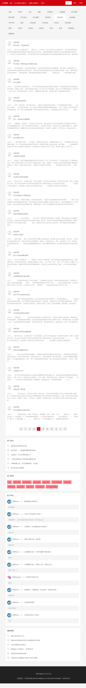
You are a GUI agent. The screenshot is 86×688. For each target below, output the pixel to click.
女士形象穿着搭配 (52, 487)
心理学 (20, 12)
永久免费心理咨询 (20, 3)
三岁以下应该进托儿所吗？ (33, 514)
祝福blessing (16, 577)
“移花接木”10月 (18, 371)
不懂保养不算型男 (19, 156)
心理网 (5, 3)
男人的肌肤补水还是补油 (21, 410)
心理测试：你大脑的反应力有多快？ (36, 526)
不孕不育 (11, 23)
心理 (29, 12)
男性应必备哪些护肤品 (20, 350)
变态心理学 (17, 482)
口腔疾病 (33, 23)
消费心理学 (11, 487)
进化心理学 (46, 482)
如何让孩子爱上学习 (17, 636)
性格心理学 (37, 482)
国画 (39, 12)
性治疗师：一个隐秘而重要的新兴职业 (23, 450)
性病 (51, 28)
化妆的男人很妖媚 (19, 389)
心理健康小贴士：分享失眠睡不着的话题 (37, 552)
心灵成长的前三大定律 (31, 615)
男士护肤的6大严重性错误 (21, 195)
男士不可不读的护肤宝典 (21, 295)
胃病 (9, 28)
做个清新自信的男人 (20, 101)
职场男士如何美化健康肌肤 (22, 331)
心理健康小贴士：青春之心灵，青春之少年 (38, 564)
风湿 (60, 28)
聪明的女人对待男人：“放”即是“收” (22, 649)
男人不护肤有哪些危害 (20, 255)
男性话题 (11, 17)
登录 (74, 3)
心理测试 (50, 12)
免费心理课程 (33, 3)
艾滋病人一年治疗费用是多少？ (21, 455)
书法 (9, 482)
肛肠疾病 (71, 28)
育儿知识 (24, 17)
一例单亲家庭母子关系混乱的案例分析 (23, 459)
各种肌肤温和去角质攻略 (21, 276)
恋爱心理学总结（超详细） (33, 539)
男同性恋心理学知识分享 (19, 446)
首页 (10, 3)
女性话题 (74, 12)
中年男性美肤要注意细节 (21, 313)
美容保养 (60, 17)
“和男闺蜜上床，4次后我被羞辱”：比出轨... (25, 463)
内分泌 (56, 23)
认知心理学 (67, 482)
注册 (80, 3)
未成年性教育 (27, 482)
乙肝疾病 (45, 23)
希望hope (15, 501)
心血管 (20, 28)
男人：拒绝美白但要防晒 (21, 119)
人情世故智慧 (40, 487)
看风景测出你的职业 (30, 501)
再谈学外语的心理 (32, 577)
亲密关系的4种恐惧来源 (18, 653)
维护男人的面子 (18, 235)
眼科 (22, 23)
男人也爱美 (17, 82)
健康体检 (11, 33)
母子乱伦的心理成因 (17, 468)
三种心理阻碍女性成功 (18, 645)
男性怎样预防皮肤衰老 (20, 214)
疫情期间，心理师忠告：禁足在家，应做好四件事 (40, 590)
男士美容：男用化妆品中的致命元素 (25, 64)
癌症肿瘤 (68, 23)
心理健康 (62, 12)
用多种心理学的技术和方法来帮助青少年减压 (25, 640)
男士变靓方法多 (18, 138)
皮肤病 (41, 28)
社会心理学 (21, 487)
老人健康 (36, 17)
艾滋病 (30, 28)
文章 (42, 3)
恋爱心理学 (30, 487)
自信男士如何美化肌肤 (20, 177)
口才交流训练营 (56, 482)
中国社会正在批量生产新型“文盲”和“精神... (25, 658)
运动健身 (72, 17)
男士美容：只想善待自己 (21, 45)
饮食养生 (48, 17)
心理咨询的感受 (29, 602)
